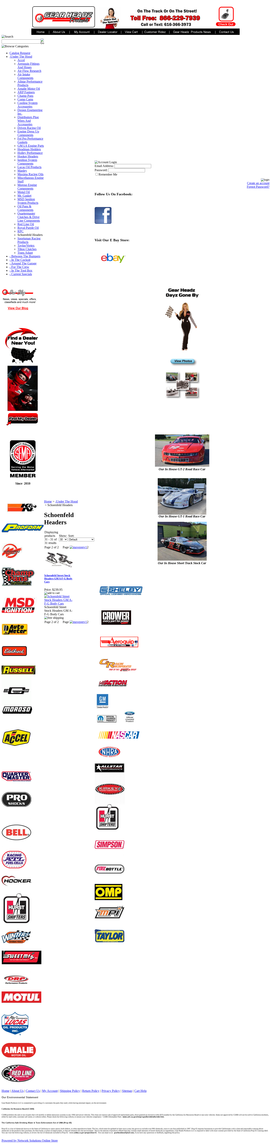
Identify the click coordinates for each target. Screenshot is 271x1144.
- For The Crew (19, 267)
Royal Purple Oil (28, 227)
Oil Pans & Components (25, 208)
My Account (50, 1090)
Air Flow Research (29, 71)
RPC (20, 231)
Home (48, 501)
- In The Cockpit (20, 259)
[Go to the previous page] (77, 547)
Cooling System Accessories (27, 104)
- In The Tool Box (21, 270)
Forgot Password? (258, 186)
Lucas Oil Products (29, 167)
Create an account (258, 183)
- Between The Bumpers (25, 256)
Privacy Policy (111, 1090)
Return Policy (90, 1090)
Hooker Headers (27, 156)
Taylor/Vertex (26, 245)
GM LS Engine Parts (30, 145)
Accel (21, 60)
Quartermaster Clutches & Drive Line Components (28, 217)
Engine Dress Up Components (28, 133)
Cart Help (140, 1090)
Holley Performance (30, 153)
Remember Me (108, 174)
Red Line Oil (25, 224)
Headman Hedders (29, 149)
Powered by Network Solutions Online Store (30, 1140)
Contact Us (33, 1090)
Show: (63, 535)
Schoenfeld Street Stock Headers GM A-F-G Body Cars (58, 578)
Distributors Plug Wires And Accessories (28, 120)
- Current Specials (21, 274)
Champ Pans (25, 95)
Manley (22, 170)
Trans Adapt (25, 252)
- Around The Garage (23, 263)
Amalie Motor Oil (28, 88)
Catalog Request (20, 53)
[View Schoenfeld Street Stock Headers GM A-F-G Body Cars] (59, 603)
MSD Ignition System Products (27, 201)
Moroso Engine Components (27, 186)
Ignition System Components (27, 161)
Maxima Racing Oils (30, 174)
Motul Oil (23, 192)
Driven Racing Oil (29, 128)
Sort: (71, 535)
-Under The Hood (21, 56)
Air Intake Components (25, 76)
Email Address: (104, 166)
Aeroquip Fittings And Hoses (28, 65)
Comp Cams (25, 99)
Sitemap (127, 1090)
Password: (101, 170)
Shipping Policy (70, 1090)
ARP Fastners (26, 92)
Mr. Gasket (24, 195)
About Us (17, 1090)
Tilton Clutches (27, 249)
